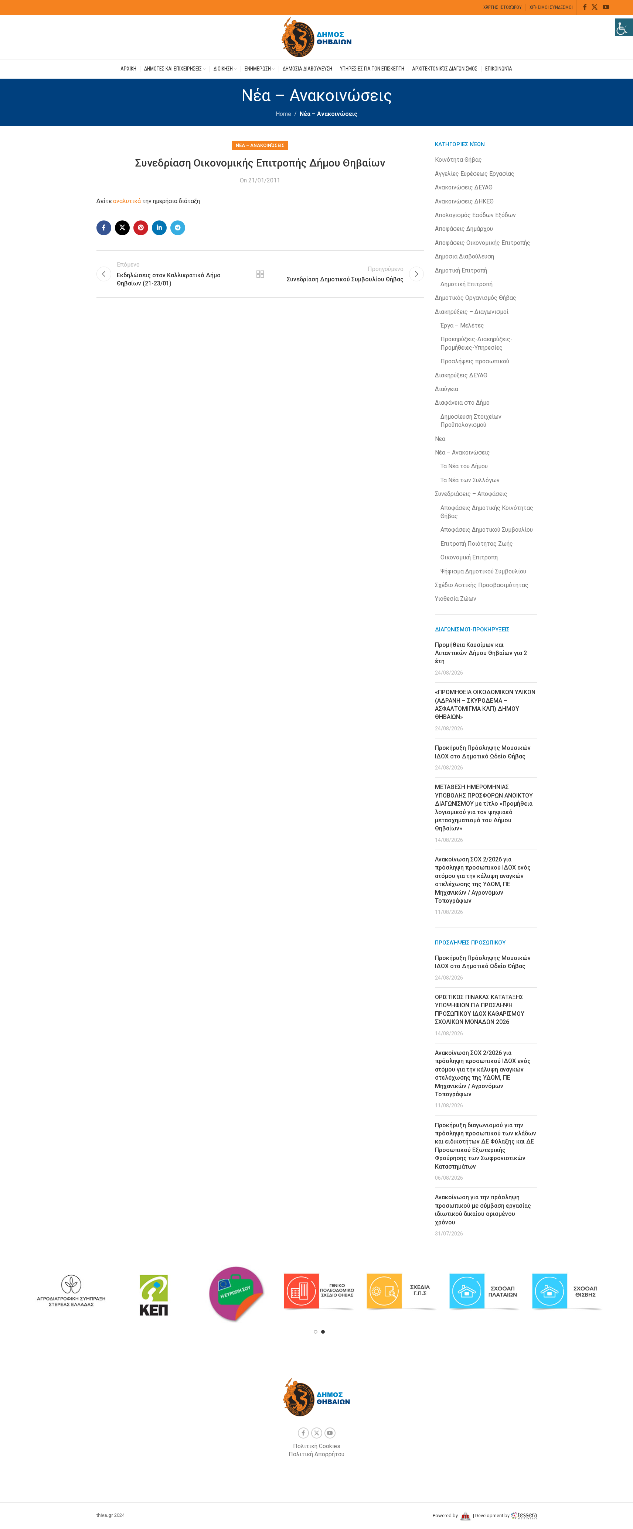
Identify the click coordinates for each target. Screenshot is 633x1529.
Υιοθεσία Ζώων (455, 598)
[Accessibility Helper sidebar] (624, 27)
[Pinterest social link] (140, 227)
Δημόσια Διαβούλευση (464, 256)
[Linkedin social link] (159, 227)
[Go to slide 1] (315, 1332)
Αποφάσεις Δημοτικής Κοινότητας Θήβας (486, 512)
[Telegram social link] (177, 227)
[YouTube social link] (606, 7)
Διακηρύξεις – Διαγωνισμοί (471, 311)
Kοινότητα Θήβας (458, 159)
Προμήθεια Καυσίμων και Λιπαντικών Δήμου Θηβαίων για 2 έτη (481, 653)
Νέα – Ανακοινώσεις (328, 113)
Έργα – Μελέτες (462, 325)
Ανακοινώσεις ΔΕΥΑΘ (464, 187)
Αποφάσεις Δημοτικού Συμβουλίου (486, 529)
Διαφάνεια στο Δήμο (462, 402)
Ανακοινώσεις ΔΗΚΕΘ (464, 201)
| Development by (491, 1515)
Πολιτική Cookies (316, 1446)
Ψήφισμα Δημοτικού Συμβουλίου (483, 571)
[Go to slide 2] (323, 1332)
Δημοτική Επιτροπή (461, 270)
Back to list (260, 274)
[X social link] (594, 7)
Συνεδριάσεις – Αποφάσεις (471, 493)
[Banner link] (71, 1292)
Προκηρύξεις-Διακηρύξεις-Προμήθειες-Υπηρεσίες (476, 343)
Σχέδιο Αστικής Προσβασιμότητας (481, 585)
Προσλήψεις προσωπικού (474, 361)
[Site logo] (317, 36)
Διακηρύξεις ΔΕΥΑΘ (461, 375)
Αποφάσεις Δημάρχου (464, 228)
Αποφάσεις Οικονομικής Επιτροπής (482, 242)
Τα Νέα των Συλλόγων (470, 480)
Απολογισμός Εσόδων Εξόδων (475, 215)
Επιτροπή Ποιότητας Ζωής (476, 543)
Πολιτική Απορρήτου (316, 1454)
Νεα (440, 438)
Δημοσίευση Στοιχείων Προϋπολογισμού (470, 420)
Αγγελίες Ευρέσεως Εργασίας (474, 173)
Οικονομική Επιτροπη (469, 557)
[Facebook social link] (585, 7)
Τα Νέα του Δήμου (464, 466)
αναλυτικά (127, 201)
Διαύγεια (446, 388)
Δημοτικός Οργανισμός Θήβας (475, 297)
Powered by (446, 1515)
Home (283, 113)
